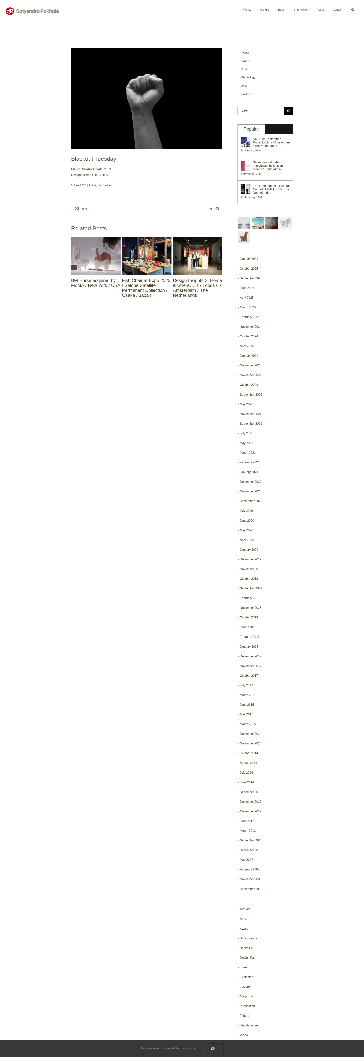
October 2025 (249, 268)
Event (244, 967)
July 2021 (246, 433)
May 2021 (246, 443)
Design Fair (248, 957)
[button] (352, 9)
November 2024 (250, 326)
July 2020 (246, 510)
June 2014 (247, 782)
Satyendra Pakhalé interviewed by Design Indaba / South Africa (268, 166)
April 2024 (247, 346)
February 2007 (250, 869)
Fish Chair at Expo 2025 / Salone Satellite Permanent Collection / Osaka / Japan (146, 288)
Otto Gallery (100, 174)
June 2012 (247, 821)
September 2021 (251, 423)
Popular (251, 129)
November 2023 (250, 365)
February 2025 (250, 317)
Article (92, 185)
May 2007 (246, 859)
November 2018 (250, 607)
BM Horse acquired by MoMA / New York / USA (95, 283)
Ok (213, 1048)
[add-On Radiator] (271, 223)
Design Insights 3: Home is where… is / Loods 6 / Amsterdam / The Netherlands (197, 288)
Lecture (245, 986)
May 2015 (246, 714)
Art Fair (245, 909)
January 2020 (249, 549)
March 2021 (248, 452)
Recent (279, 129)
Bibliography (248, 938)
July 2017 (246, 685)
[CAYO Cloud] (285, 223)
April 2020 (247, 540)
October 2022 (249, 384)
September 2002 (251, 889)
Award (244, 928)
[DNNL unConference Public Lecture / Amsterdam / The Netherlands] (245, 140)
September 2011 (251, 840)
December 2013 (250, 792)
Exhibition (246, 977)
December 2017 (250, 656)
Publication (104, 185)
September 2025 (251, 278)
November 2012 (250, 811)
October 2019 (249, 578)
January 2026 (249, 258)
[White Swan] (244, 223)
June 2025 (247, 288)
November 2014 (250, 743)
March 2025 (248, 307)
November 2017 (250, 666)
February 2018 (250, 636)
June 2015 (247, 704)
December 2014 (250, 733)
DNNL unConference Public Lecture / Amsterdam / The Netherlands (271, 142)
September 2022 (251, 394)
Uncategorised (250, 1025)
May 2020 (246, 530)
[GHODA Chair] (244, 237)
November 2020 (250, 491)
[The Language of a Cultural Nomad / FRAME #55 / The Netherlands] (245, 187)
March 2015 (248, 724)
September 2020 (251, 501)
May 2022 (246, 404)
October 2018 (249, 617)
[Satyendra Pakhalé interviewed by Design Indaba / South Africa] (245, 163)
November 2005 (250, 879)
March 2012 (248, 830)
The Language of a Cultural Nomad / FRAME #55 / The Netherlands (271, 189)
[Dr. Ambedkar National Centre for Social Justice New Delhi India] (257, 223)
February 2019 (250, 598)
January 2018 (249, 646)
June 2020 (247, 520)
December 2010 (250, 850)
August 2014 (248, 762)
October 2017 (249, 675)
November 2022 (250, 375)
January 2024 (249, 355)
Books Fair (247, 948)
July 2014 (246, 772)
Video (244, 1035)
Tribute (244, 1015)
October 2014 (249, 753)
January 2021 (249, 472)
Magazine (246, 996)
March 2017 (248, 695)
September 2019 (251, 588)
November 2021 (250, 414)
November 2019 (250, 569)
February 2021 (250, 462)
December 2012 (250, 801)
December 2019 (250, 559)
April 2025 (247, 297)
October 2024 (249, 336)
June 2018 (247, 627)
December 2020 (250, 481)
